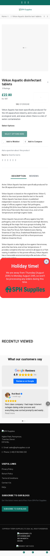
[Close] (46, 262)
